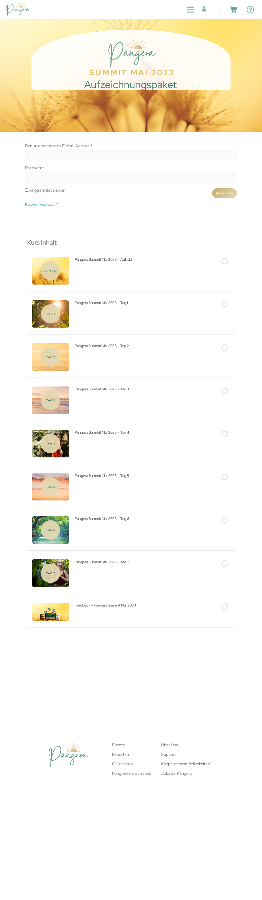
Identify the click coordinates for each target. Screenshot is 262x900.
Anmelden (224, 193)
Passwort (45, 168)
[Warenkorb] (233, 9)
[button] (190, 10)
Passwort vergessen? (41, 204)
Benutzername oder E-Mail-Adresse (69, 146)
